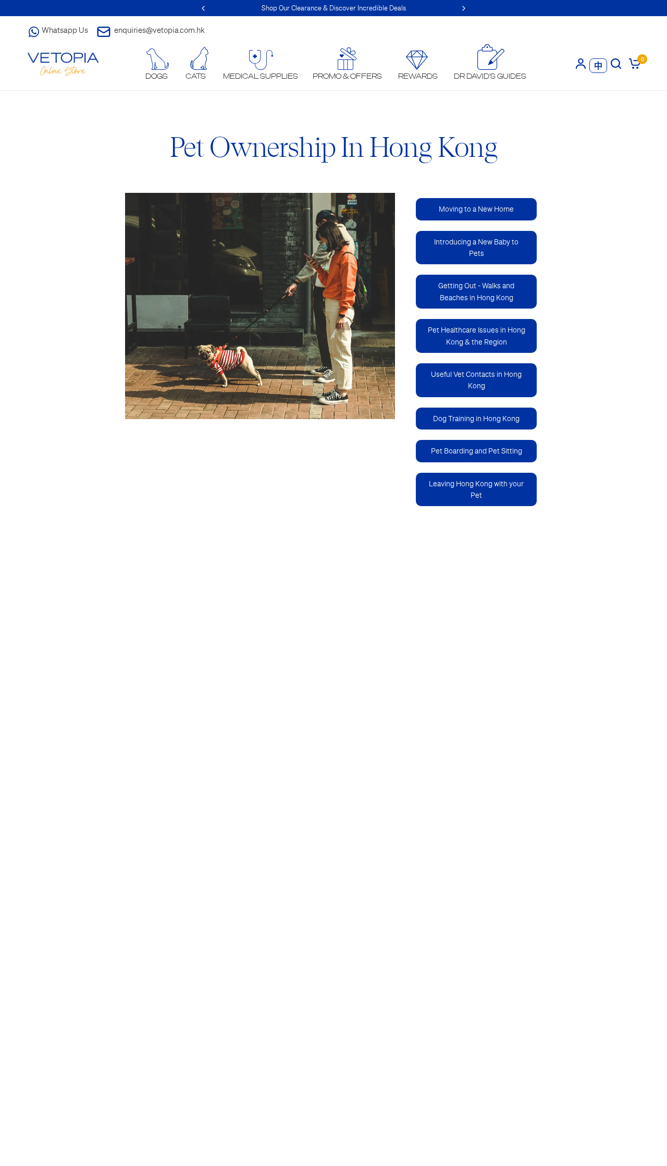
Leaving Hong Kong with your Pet (476, 489)
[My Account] (580, 63)
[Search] (616, 63)
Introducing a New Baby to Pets (476, 247)
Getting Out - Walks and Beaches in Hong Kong (476, 291)
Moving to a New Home (476, 209)
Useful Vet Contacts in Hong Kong (476, 380)
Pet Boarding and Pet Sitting (476, 451)
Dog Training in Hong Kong (476, 418)
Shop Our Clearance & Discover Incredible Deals (334, 8)
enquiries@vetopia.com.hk (159, 30)
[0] (633, 63)
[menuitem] (157, 64)
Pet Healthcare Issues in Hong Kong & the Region (476, 336)
